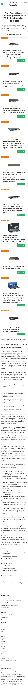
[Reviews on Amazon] (14, 106)
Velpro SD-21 (4, 603)
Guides (3, 636)
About (2, 619)
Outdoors (4, 651)
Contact (3, 622)
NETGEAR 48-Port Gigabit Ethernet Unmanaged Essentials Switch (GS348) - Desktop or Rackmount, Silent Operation (13, 84)
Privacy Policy (4, 617)
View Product (21, 60)
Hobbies (4, 648)
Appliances (4, 641)
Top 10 (2, 639)
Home (2, 626)
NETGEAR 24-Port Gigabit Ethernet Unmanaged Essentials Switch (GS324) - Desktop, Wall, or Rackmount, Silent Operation (13, 328)
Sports (3, 646)
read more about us (6, 544)
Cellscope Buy (5, 607)
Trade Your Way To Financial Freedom (11, 600)
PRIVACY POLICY (6, 658)
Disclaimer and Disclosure (8, 615)
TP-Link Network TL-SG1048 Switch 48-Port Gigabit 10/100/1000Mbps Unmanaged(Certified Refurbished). (14, 268)
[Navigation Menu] (25, 4)
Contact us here (16, 542)
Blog (2, 631)
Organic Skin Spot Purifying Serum (10, 605)
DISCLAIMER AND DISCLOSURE (8, 661)
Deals (2, 634)
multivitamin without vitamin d (9, 598)
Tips (3, 644)
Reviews (3, 629)
